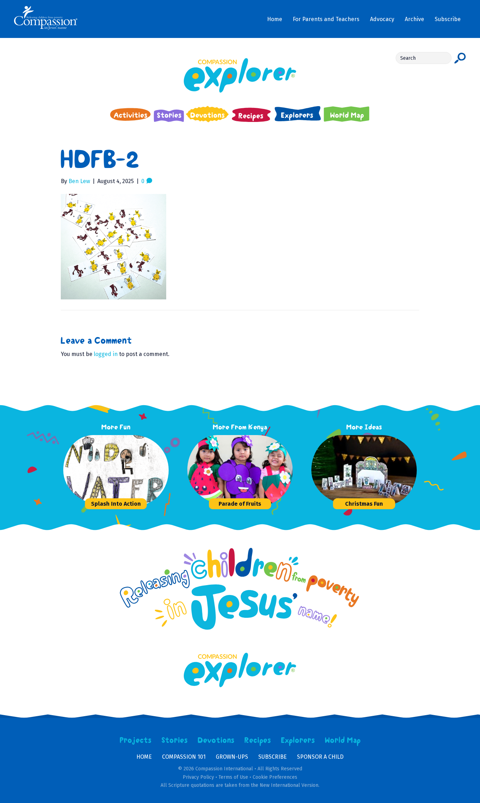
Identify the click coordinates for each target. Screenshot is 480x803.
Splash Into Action (116, 503)
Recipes (258, 740)
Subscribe (272, 756)
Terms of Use (233, 777)
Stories (175, 740)
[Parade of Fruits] (240, 470)
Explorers (298, 740)
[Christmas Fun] (364, 470)
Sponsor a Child (320, 756)
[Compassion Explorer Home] (240, 75)
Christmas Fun (364, 503)
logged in (106, 354)
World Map (343, 740)
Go (460, 58)
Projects (135, 740)
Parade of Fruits (240, 503)
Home (144, 756)
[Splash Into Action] (116, 470)
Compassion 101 (184, 756)
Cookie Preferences (275, 777)
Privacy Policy (198, 777)
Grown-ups (232, 756)
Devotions (216, 740)
